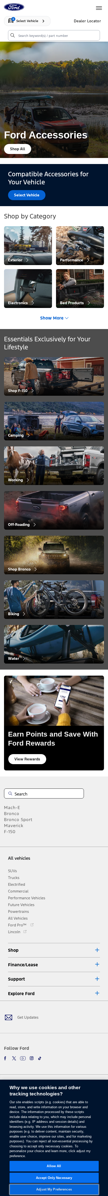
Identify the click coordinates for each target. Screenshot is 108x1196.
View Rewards (27, 759)
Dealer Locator (87, 21)
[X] (14, 1058)
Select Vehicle (26, 195)
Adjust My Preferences (54, 1189)
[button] (54, 950)
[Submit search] (12, 35)
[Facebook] (6, 1058)
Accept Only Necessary (54, 1178)
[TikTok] (40, 1058)
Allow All (54, 1166)
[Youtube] (23, 1058)
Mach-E (12, 807)
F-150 (10, 831)
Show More (52, 318)
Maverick (13, 825)
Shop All (17, 148)
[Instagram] (32, 1058)
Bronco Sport (18, 819)
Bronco (11, 813)
